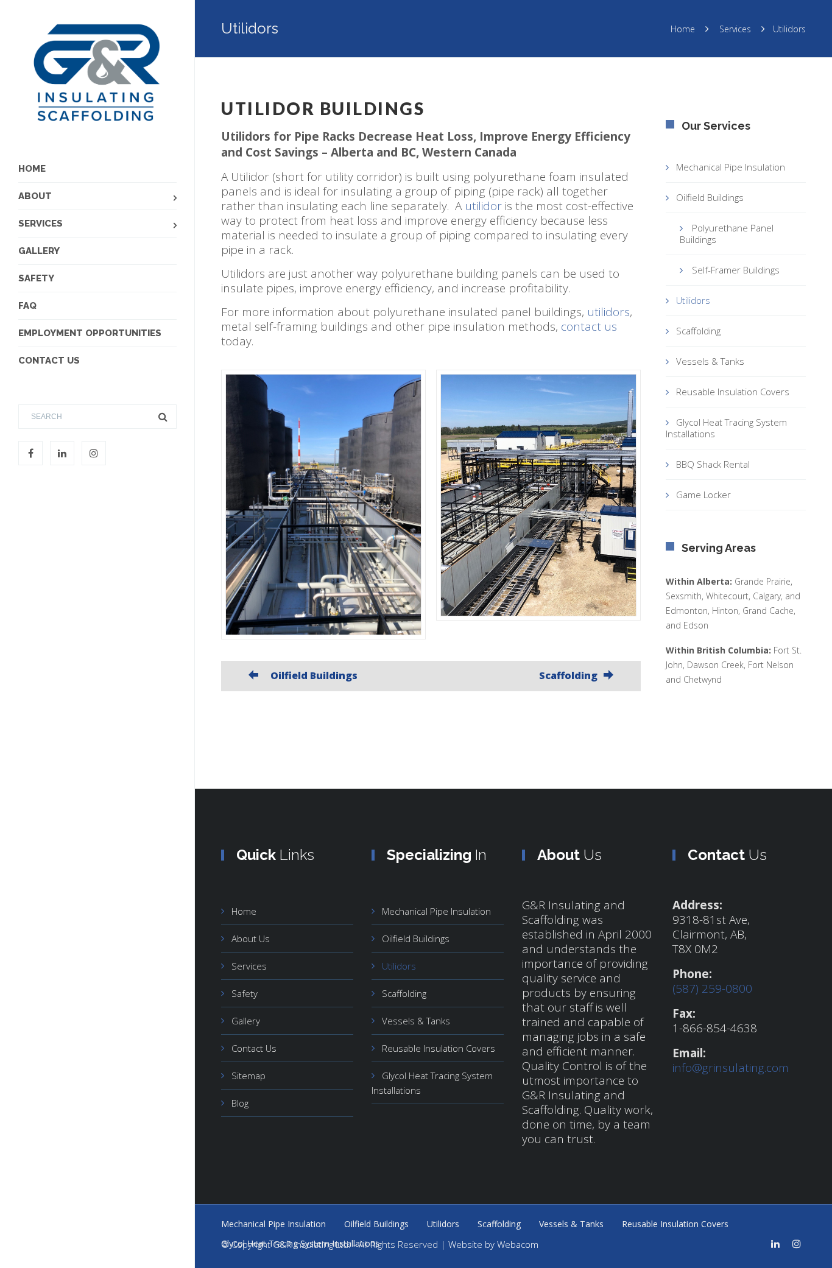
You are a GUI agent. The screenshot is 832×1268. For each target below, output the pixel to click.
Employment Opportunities (89, 333)
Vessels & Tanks (710, 361)
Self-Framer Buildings (736, 270)
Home (32, 168)
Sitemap (248, 1075)
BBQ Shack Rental (713, 464)
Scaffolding (698, 331)
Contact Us (49, 360)
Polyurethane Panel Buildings (727, 233)
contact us (589, 326)
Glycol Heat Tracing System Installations (726, 428)
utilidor (483, 206)
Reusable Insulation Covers (732, 392)
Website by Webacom (493, 1244)
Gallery (39, 250)
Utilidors (693, 300)
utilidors (608, 312)
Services (40, 223)
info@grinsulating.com (730, 1068)
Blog (240, 1103)
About (35, 196)
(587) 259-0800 (712, 988)
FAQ (27, 305)
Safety (36, 278)
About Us (250, 938)
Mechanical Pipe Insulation (730, 167)
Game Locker (703, 494)
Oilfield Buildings (710, 197)
